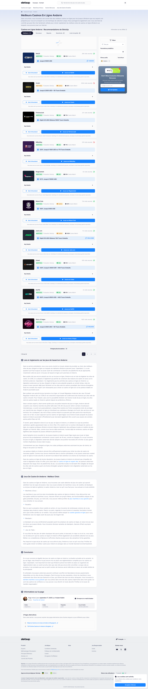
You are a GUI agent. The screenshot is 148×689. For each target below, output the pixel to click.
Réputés (49, 33)
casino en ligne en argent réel (68, 461)
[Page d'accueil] (25, 3)
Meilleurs (27, 33)
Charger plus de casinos (58, 348)
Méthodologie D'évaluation (28, 651)
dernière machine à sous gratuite (33, 579)
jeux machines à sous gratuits (79, 499)
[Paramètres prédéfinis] (112, 51)
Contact (41, 3)
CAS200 (91, 61)
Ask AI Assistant (33, 72)
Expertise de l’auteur (39, 600)
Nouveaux (39, 33)
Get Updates (113, 89)
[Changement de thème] (125, 3)
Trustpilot (121, 673)
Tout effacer (121, 57)
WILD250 (91, 326)
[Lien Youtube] (117, 649)
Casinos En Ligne (28, 11)
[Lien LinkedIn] (125, 649)
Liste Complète (75, 33)
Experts (23, 648)
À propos (35, 3)
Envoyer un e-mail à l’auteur (85, 598)
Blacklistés (60, 33)
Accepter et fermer (130, 685)
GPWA (46, 673)
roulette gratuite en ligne (77, 512)
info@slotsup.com (55, 669)
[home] (21, 11)
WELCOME (90, 238)
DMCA (54, 673)
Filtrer (114, 40)
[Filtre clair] (109, 61)
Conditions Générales (50, 648)
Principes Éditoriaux (26, 653)
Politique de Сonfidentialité (52, 651)
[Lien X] (121, 649)
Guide (93, 648)
